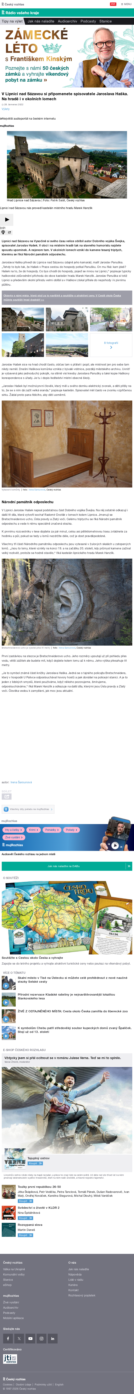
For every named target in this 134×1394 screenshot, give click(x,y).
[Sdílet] (9, 232)
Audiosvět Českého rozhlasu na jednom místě (28, 854)
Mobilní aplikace (13, 1318)
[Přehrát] (6, 220)
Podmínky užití (43, 1384)
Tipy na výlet (12, 21)
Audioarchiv (67, 21)
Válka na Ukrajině (14, 1269)
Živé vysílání (12, 837)
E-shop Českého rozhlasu (24, 1050)
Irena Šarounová (37, 490)
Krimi (32, 830)
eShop (7, 1285)
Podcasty (88, 21)
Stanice (105, 21)
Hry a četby (12, 830)
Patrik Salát (58, 200)
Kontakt (73, 1290)
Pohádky (50, 830)
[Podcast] (3, 232)
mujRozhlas (9, 821)
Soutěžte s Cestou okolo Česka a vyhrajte (32, 957)
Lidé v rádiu (75, 1279)
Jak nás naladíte (41, 21)
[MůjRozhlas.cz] (7, 126)
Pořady (70, 830)
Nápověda (75, 1274)
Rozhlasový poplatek (81, 1295)
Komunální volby (14, 1274)
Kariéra (72, 1285)
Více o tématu (14, 972)
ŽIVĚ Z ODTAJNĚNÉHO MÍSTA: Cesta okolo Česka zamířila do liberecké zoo (73, 1011)
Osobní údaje (23, 1384)
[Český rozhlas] (13, 4)
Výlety (6, 109)
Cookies (7, 1384)
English (59, 1384)
